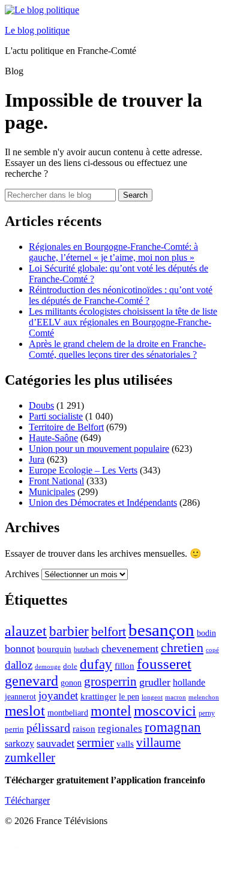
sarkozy (19, 743)
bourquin (54, 649)
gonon (71, 682)
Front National (56, 481)
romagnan (173, 727)
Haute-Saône (53, 438)
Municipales (52, 492)
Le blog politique (37, 30)
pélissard (48, 727)
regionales (120, 728)
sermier (95, 742)
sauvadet (55, 743)
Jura (36, 459)
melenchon (203, 697)
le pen (129, 696)
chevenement (129, 648)
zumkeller (30, 757)
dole (70, 666)
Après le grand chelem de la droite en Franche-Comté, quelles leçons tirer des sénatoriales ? (117, 349)
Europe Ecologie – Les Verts (83, 470)
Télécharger (27, 800)
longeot (152, 697)
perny (207, 713)
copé (212, 650)
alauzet (26, 631)
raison (84, 728)
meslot (25, 710)
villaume (158, 742)
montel (111, 711)
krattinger (98, 696)
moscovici (165, 710)
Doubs (41, 405)
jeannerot (20, 696)
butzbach (86, 649)
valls (125, 744)
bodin (206, 633)
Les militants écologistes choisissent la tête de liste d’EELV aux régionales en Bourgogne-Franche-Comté (123, 322)
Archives (22, 574)
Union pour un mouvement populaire (99, 448)
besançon (161, 629)
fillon (124, 665)
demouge (48, 666)
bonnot (20, 648)
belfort (108, 631)
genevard (31, 680)
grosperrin (110, 681)
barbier (69, 631)
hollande (189, 682)
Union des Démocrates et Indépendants (103, 502)
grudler (154, 682)
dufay (96, 664)
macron (175, 697)
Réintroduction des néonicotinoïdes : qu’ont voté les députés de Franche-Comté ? (120, 295)
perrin (14, 729)
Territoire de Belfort (66, 427)
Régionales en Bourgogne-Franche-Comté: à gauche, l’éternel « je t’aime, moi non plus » (113, 252)
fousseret (164, 664)
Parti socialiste (56, 416)
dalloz (18, 665)
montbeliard (67, 712)
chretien (182, 647)
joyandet (58, 695)
